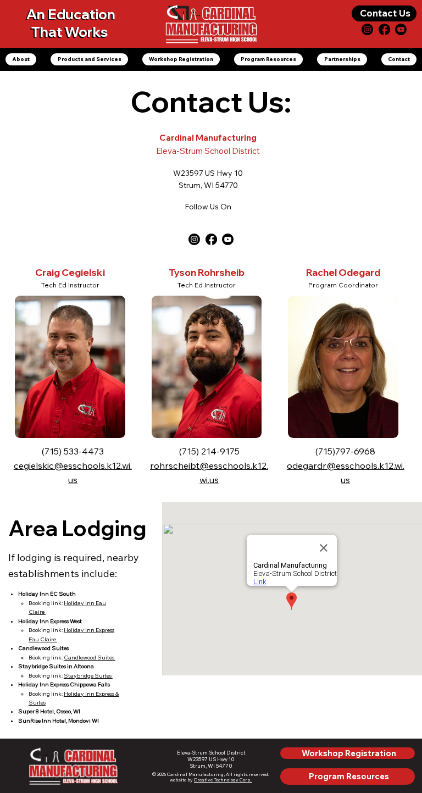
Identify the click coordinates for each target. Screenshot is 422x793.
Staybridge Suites (88, 675)
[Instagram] (367, 29)
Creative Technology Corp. (223, 780)
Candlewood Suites (89, 657)
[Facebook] (384, 29)
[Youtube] (228, 239)
